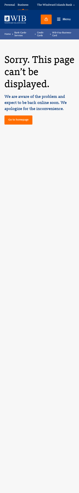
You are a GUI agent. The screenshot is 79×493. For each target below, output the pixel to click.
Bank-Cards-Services (20, 34)
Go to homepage (18, 119)
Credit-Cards (40, 34)
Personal (9, 4)
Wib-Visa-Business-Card (62, 34)
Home (7, 34)
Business (23, 4)
